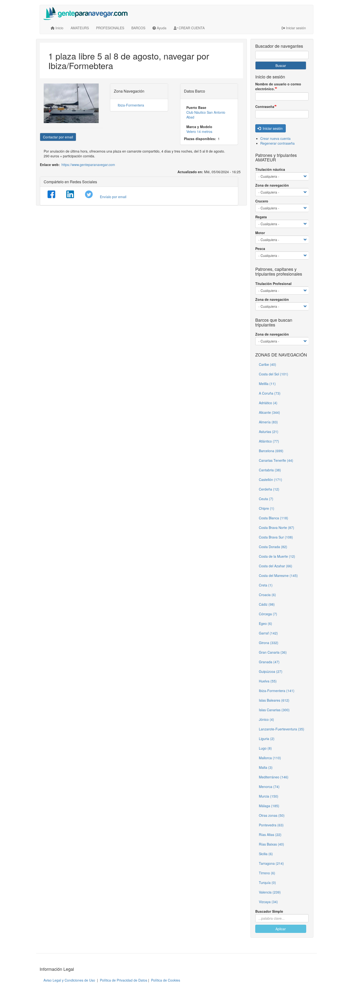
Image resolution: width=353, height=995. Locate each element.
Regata (261, 216)
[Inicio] (87, 13)
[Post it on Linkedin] (70, 194)
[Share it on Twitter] (89, 194)
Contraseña (264, 106)
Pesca (260, 248)
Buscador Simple (269, 911)
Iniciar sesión (272, 128)
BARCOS (138, 27)
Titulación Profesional (273, 283)
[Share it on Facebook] (51, 194)
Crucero (261, 201)
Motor (260, 232)
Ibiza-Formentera (131, 105)
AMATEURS (80, 27)
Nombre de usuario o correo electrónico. (278, 86)
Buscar (280, 65)
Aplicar (280, 928)
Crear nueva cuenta (275, 138)
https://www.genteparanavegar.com (88, 164)
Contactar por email (58, 137)
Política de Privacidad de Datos (123, 980)
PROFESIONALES (110, 27)
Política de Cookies (165, 980)
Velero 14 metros (199, 131)
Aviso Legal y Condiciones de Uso (69, 980)
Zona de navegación (272, 185)
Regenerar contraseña (277, 143)
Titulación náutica (270, 169)
